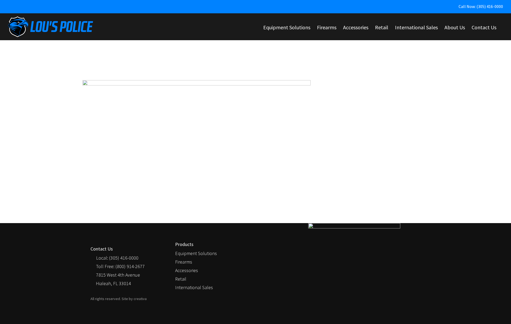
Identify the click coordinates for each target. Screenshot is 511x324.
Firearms (183, 262)
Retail (180, 279)
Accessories (186, 270)
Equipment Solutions (196, 253)
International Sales (194, 287)
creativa (140, 298)
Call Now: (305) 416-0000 (481, 6)
